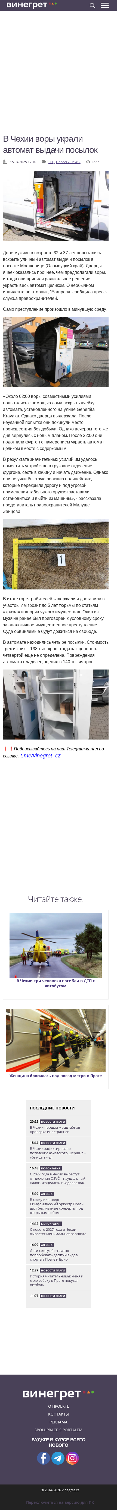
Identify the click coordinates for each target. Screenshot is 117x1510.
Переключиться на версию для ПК (60, 1502)
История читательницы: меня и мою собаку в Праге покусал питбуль (56, 1280)
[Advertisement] (58, 74)
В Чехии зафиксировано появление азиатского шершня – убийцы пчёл (58, 1153)
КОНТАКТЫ (58, 1414)
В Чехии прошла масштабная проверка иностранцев (55, 1129)
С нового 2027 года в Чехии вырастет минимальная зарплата (58, 1231)
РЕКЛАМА (58, 1422)
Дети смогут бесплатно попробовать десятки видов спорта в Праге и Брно (54, 1255)
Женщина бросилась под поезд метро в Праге (56, 1075)
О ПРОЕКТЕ (58, 1406)
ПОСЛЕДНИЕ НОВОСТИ (52, 1108)
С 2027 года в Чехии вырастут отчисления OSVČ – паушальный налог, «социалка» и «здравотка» (57, 1178)
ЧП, (51, 162)
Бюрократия (50, 1168)
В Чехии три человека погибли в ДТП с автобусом (56, 983)
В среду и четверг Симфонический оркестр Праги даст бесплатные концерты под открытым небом (57, 1206)
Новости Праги (53, 1122)
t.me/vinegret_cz (40, 756)
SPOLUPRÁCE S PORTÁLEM (58, 1429)
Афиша (47, 1194)
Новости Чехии (68, 162)
